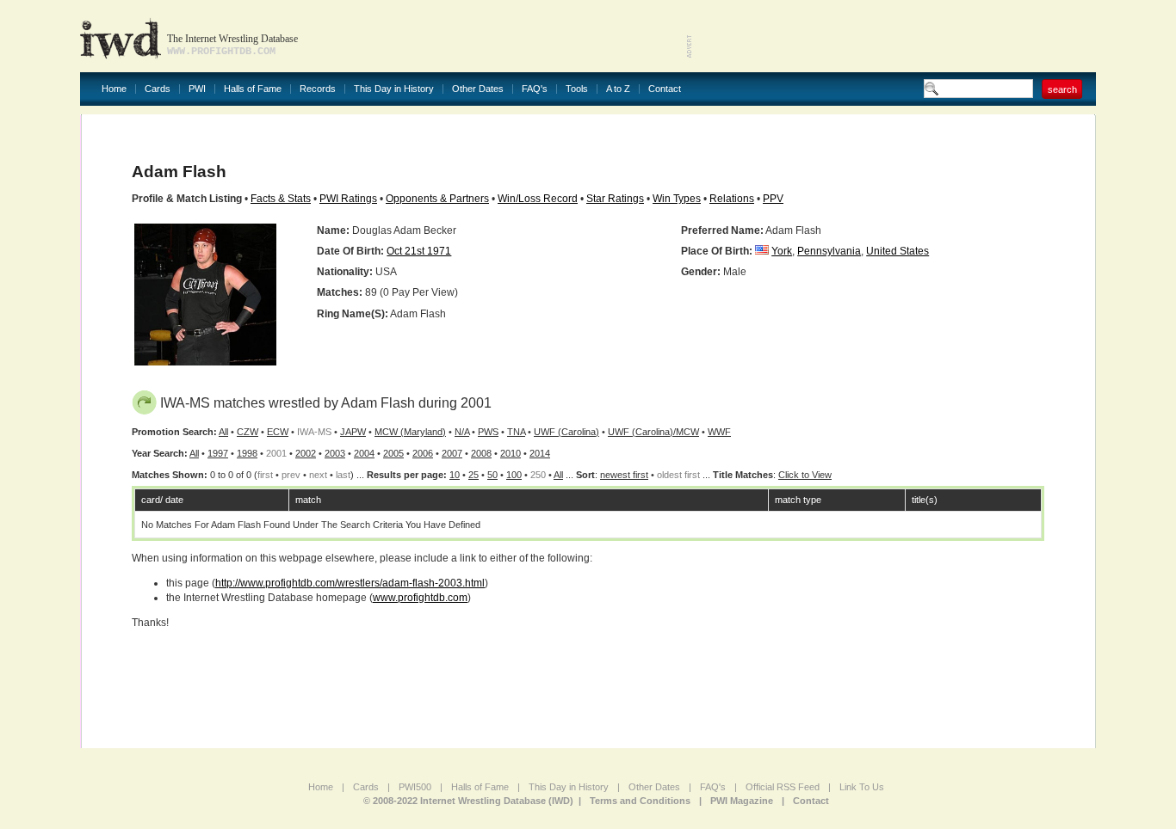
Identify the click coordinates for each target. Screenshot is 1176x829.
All (223, 432)
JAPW (353, 432)
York (781, 251)
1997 (217, 453)
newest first (624, 475)
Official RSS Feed (783, 787)
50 (492, 475)
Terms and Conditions (640, 800)
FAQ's (535, 89)
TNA (516, 432)
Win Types (677, 199)
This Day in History (394, 89)
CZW (247, 432)
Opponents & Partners (437, 199)
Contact (664, 89)
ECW (277, 432)
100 (514, 475)
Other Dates (478, 89)
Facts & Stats (281, 199)
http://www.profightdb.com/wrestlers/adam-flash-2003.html (350, 583)
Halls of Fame (253, 89)
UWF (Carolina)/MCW (653, 432)
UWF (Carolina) (566, 432)
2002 (305, 453)
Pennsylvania (829, 251)
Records (318, 89)
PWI (197, 89)
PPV (773, 199)
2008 (481, 453)
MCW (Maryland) (410, 432)
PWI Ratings (348, 199)
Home (114, 89)
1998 (247, 453)
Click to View (805, 475)
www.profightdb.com (420, 598)
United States (897, 251)
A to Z (618, 89)
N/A (462, 432)
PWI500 (415, 787)
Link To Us (861, 787)
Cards (157, 89)
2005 (393, 453)
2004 (364, 453)
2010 (510, 453)
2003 (335, 453)
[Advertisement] (894, 34)
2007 (452, 453)
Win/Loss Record (538, 199)
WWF (719, 432)
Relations (731, 199)
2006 (422, 453)
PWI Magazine (741, 800)
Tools (577, 89)
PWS (488, 432)
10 (454, 475)
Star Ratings (615, 199)
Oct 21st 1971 (419, 251)
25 (473, 475)
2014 (539, 453)
